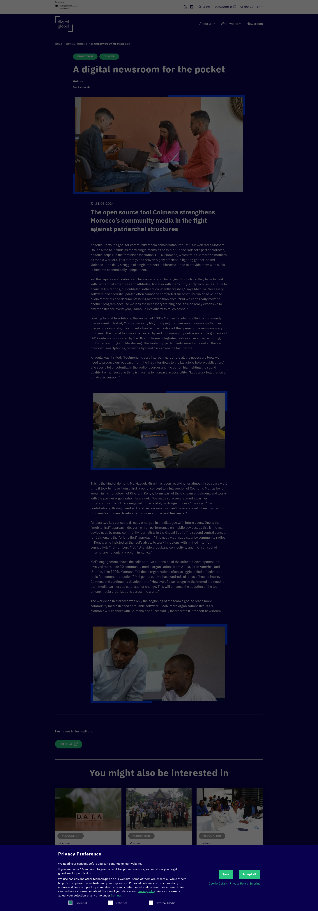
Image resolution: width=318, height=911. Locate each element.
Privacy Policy (239, 883)
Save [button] (225, 874)
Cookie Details (218, 883)
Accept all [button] (249, 874)
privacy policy (146, 891)
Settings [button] (116, 895)
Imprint (255, 883)
